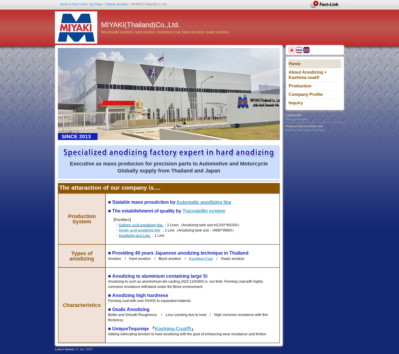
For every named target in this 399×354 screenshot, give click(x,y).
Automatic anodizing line (203, 202)
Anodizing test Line (134, 236)
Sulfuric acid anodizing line (141, 225)
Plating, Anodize (117, 4)
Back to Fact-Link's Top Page (81, 4)
